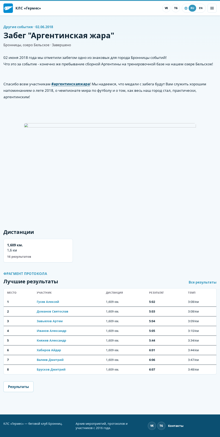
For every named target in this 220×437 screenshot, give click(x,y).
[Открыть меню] (212, 8)
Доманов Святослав (52, 311)
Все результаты (203, 282)
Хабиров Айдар (49, 350)
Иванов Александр (51, 331)
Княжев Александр (51, 340)
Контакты (175, 426)
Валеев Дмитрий (50, 360)
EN (201, 8)
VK (166, 8)
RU (192, 8)
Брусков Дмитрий (51, 369)
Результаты (18, 386)
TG (175, 8)
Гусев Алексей (48, 302)
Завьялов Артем (50, 321)
